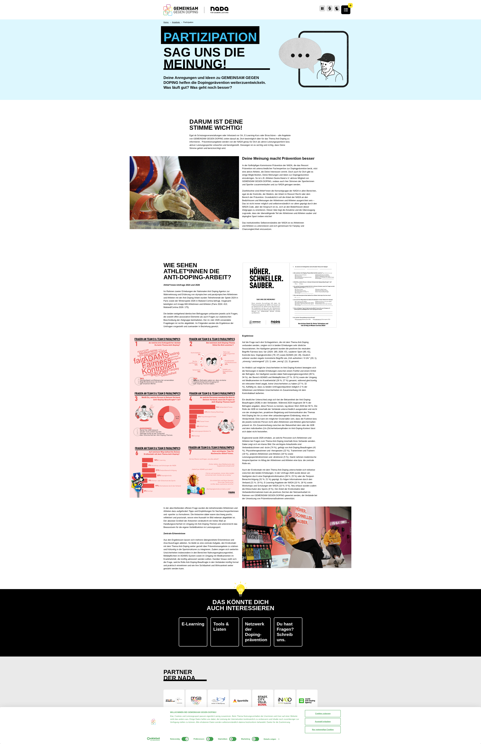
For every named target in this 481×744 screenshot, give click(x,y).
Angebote (176, 22)
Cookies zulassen (323, 713)
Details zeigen (270, 739)
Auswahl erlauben (323, 721)
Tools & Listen (221, 626)
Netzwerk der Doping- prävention (256, 631)
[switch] (209, 739)
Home (166, 22)
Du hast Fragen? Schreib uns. (285, 631)
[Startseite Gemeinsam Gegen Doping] (180, 10)
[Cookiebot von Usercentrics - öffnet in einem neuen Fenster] (153, 739)
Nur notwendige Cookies (323, 729)
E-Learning (193, 623)
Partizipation (188, 22)
